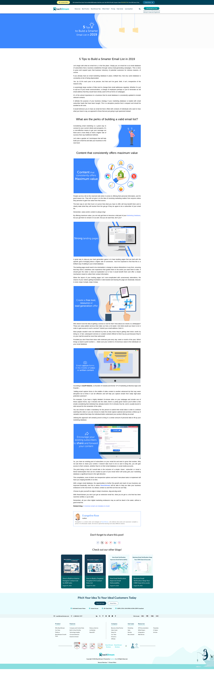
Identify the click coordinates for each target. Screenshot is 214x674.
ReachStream (105, 521)
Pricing (113, 9)
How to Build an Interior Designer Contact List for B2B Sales (71, 580)
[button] (63, 2)
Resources (77, 9)
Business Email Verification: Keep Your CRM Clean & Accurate (142, 580)
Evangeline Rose (90, 515)
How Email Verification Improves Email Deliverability (118, 580)
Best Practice (85, 9)
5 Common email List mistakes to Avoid (96, 506)
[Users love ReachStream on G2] (77, 648)
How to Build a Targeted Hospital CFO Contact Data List (94, 580)
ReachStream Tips (96, 9)
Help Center (120, 9)
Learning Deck (129, 9)
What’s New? (105, 9)
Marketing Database (133, 215)
